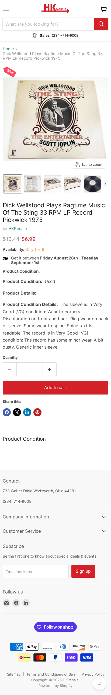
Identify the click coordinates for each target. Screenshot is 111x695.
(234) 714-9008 (17, 501)
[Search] (101, 24)
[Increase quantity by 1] (50, 369)
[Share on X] (17, 412)
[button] (13, 184)
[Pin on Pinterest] (37, 412)
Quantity (10, 358)
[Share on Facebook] (7, 412)
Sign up (83, 571)
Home (8, 48)
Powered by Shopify (55, 685)
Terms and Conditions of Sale (51, 674)
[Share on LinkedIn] (27, 412)
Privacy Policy (93, 674)
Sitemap (13, 674)
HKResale (17, 228)
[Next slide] (105, 184)
